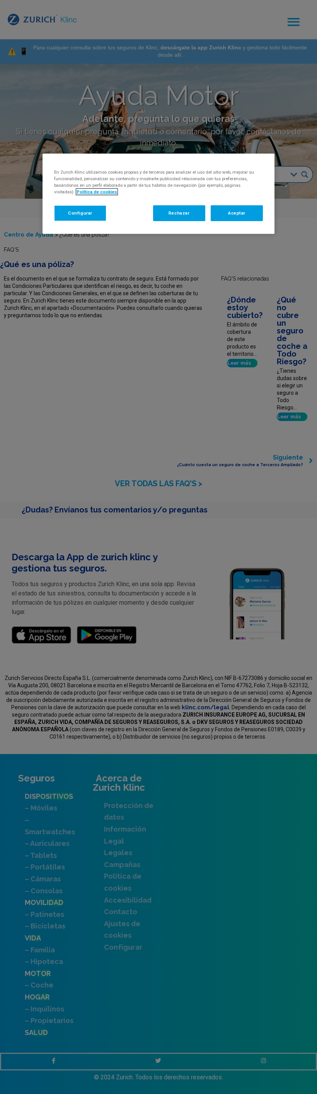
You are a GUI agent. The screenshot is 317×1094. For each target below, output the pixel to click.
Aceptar (236, 212)
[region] (158, 194)
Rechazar (179, 212)
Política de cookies (97, 191)
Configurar (80, 212)
